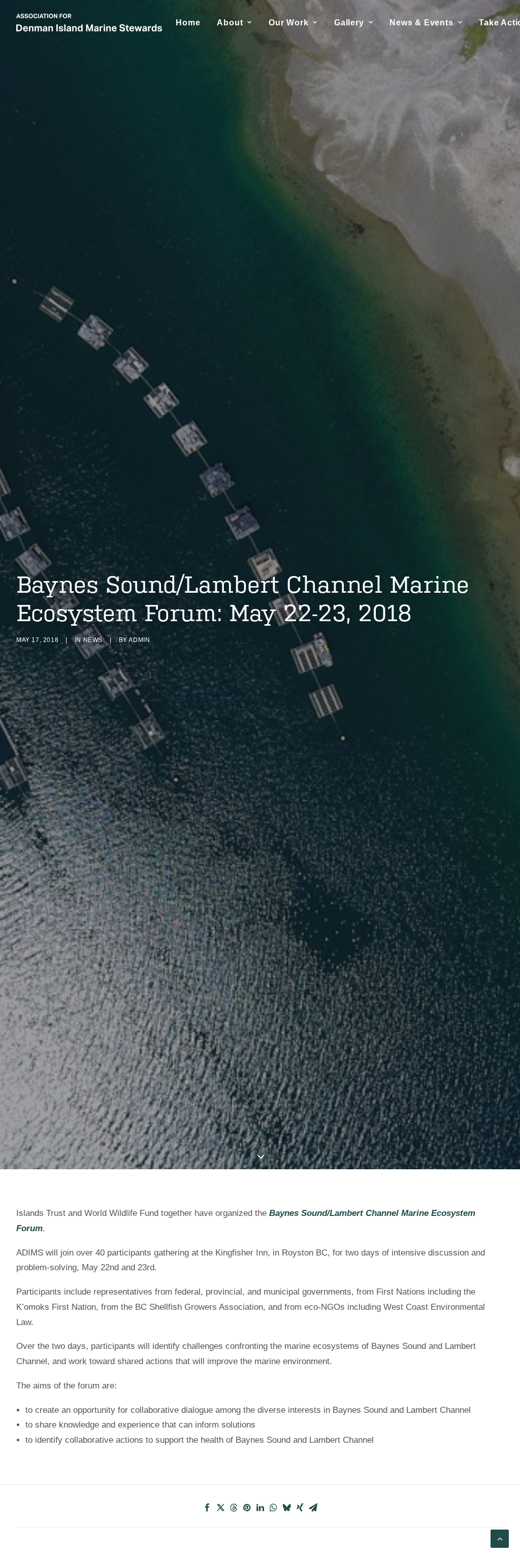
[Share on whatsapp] (273, 1508)
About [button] (230, 22)
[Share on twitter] (220, 1508)
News (93, 639)
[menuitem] (188, 22)
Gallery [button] (349, 22)
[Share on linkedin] (260, 1508)
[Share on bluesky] (286, 1508)
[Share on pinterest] (247, 1508)
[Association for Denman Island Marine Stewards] (89, 22)
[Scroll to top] (500, 1538)
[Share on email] (313, 1508)
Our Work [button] (288, 22)
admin (139, 639)
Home (188, 22)
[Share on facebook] (207, 1508)
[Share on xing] (300, 1508)
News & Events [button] (421, 22)
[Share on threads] (234, 1508)
